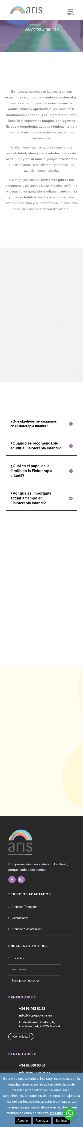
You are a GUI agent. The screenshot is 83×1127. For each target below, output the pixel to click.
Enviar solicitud (51, 802)
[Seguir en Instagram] (21, 879)
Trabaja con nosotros (26, 980)
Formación (19, 969)
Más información (63, 1113)
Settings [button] (61, 1120)
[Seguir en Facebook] (12, 879)
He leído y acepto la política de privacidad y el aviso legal (40, 782)
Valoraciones (20, 918)
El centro (18, 958)
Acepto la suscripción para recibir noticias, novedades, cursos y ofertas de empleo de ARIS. (39, 792)
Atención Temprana (24, 907)
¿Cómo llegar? (21, 1036)
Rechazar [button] (42, 1120)
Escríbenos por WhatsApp (43, 701)
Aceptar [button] (23, 1120)
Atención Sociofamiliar (27, 929)
